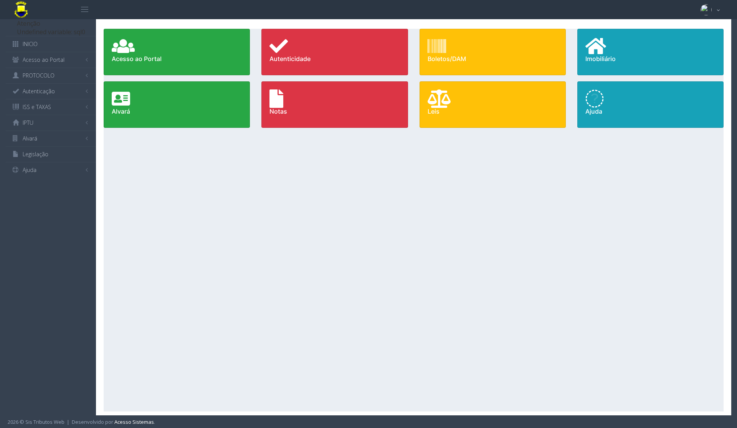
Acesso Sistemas (134, 421)
